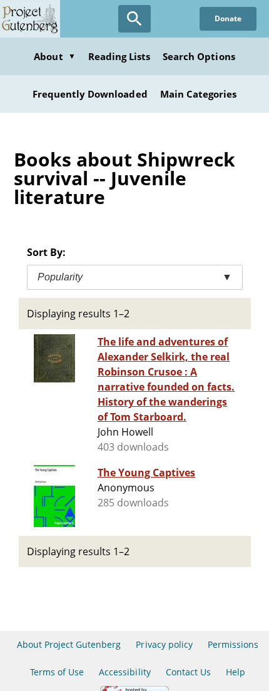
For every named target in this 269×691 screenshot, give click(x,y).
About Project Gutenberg (69, 644)
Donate (228, 18)
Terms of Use (57, 672)
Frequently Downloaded (90, 94)
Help (235, 672)
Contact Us (188, 672)
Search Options (199, 56)
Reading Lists (119, 56)
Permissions (233, 644)
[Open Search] (134, 19)
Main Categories (198, 94)
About (54, 56)
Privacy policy (164, 644)
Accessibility (125, 672)
